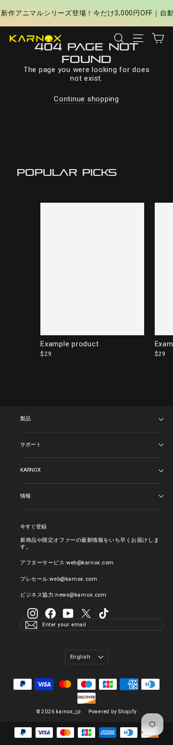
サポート (30, 444)
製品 (25, 418)
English (80, 657)
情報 (25, 496)
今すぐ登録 (33, 527)
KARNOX (30, 470)
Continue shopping (86, 99)
